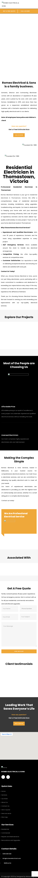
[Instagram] (8, 777)
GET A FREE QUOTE (9, 11)
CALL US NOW (25, 11)
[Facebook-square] (3, 777)
